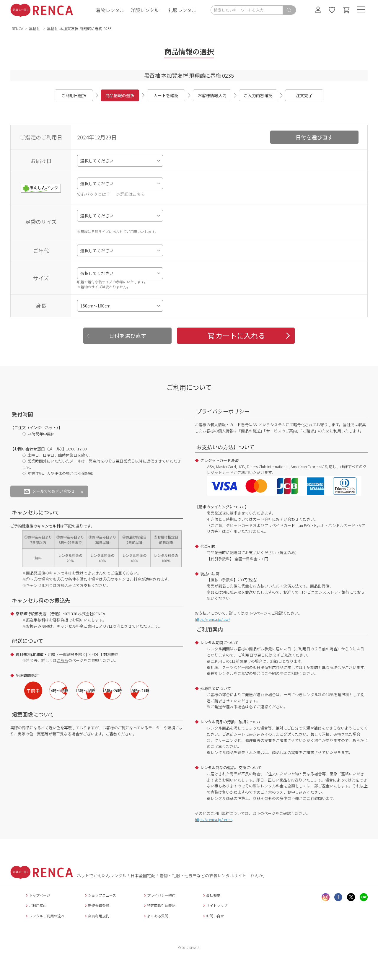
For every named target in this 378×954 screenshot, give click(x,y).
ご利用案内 (38, 905)
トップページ (39, 895)
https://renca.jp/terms (213, 819)
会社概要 (213, 895)
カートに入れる (240, 335)
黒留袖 (35, 28)
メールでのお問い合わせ (53, 491)
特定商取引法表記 (161, 905)
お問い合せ (215, 915)
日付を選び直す (314, 137)
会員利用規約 (98, 915)
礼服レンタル (182, 10)
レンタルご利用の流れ (46, 915)
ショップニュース (102, 895)
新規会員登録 (98, 905)
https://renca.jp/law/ (212, 619)
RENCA (17, 28)
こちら (62, 660)
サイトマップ (216, 905)
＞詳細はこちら (130, 194)
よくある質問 (157, 915)
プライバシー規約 (161, 895)
